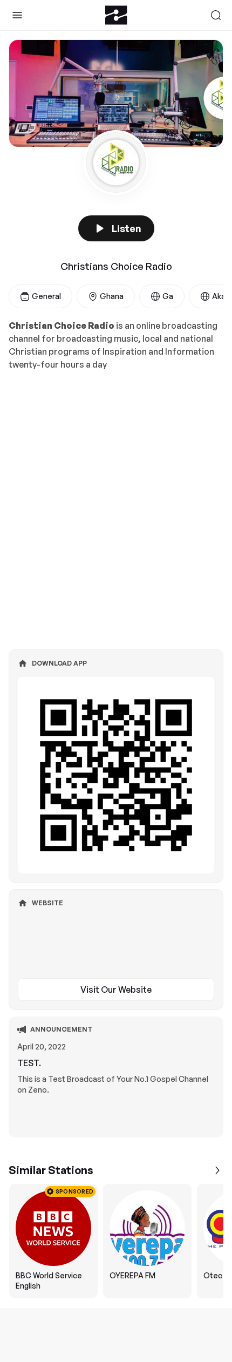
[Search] (216, 15)
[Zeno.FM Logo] (116, 15)
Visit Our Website (116, 989)
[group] (116, 1241)
